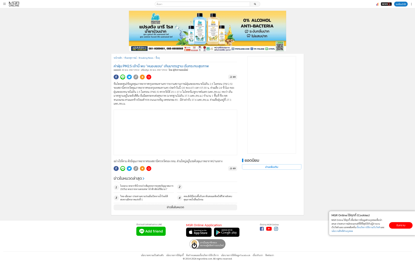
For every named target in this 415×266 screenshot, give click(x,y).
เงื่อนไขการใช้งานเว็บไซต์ (368, 227)
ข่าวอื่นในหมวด (175, 207)
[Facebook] (262, 229)
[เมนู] (4, 3)
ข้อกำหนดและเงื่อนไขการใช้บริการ (202, 255)
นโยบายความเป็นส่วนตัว (152, 255)
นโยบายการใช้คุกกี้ (175, 255)
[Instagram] (276, 229)
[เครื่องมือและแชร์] (411, 4)
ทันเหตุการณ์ (130, 57)
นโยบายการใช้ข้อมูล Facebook (235, 255)
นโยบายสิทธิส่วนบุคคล (342, 230)
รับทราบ (400, 225)
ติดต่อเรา (269, 255)
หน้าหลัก (118, 57)
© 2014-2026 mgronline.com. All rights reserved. (207, 258)
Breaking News (146, 57)
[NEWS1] (386, 4)
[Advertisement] (175, 132)
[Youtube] (269, 229)
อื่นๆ (158, 57)
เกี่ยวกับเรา (258, 255)
